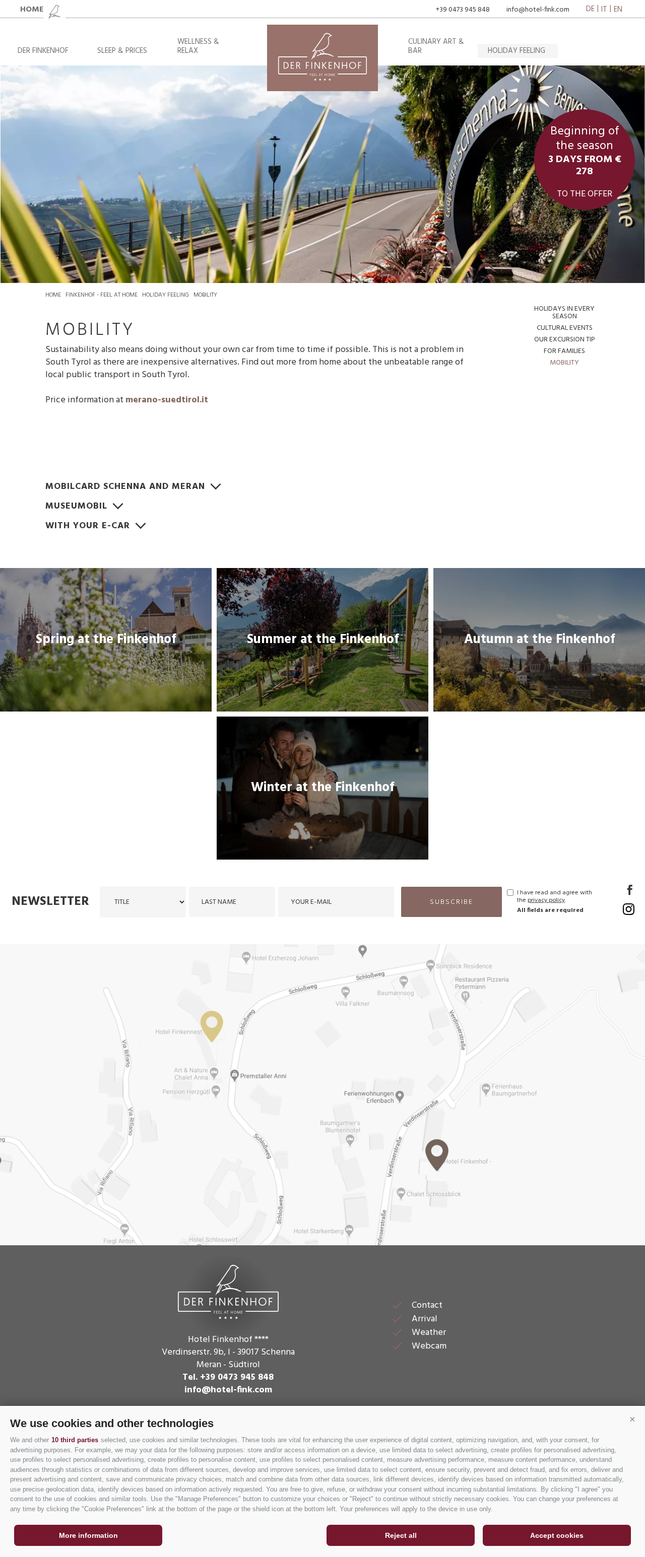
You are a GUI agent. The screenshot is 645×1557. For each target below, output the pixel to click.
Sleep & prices (122, 51)
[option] (322, 174)
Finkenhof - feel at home (102, 295)
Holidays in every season (564, 312)
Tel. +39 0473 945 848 (228, 1377)
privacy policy (546, 900)
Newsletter (50, 902)
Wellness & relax (198, 46)
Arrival (424, 1319)
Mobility (205, 295)
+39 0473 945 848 (463, 10)
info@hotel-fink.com (537, 10)
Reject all (401, 1535)
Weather (429, 1332)
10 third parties (74, 1440)
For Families (564, 351)
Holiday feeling (516, 51)
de (590, 10)
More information (88, 1535)
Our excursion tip (564, 339)
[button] (632, 1419)
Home (53, 295)
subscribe (451, 902)
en (618, 10)
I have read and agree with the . (554, 896)
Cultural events (565, 328)
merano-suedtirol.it (166, 400)
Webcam (429, 1346)
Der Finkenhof (43, 51)
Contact (427, 1305)
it (604, 10)
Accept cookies (557, 1535)
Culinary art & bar (436, 46)
